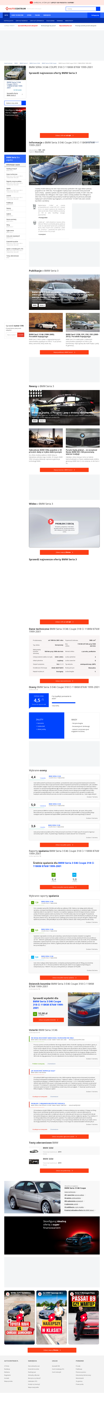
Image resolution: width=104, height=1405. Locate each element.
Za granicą (79, 1381)
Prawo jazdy (79, 1384)
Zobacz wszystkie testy (63, 1171)
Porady (78, 1366)
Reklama (7, 1372)
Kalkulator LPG (32, 1381)
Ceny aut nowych (22, 21)
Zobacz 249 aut (63, 135)
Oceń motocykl (56, 1372)
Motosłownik (80, 1378)
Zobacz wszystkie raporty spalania (63, 978)
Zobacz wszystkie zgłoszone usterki (63, 1136)
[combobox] (15, 103)
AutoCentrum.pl (15, 8)
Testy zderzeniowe (12, 256)
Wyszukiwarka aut (34, 1366)
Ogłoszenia (50, 21)
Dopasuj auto (8, 21)
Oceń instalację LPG (58, 1369)
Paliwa (37, 15)
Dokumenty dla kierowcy (83, 1375)
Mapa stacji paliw (33, 1387)
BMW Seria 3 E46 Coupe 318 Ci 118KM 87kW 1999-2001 (15, 85)
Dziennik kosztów (14, 243)
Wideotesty (69, 21)
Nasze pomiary (11, 220)
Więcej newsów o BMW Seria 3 (63, 470)
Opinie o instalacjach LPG (14, 250)
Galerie (9, 214)
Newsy (9, 209)
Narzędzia (47, 15)
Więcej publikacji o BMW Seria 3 (63, 352)
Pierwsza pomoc (81, 1372)
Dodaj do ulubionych (92, 142)
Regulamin (7, 1375)
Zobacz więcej (63, 552)
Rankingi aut (32, 1372)
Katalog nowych (11, 169)
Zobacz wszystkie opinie (63, 845)
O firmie (6, 1366)
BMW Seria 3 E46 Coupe (75, 1188)
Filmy (9, 225)
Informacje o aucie (13, 165)
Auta (6, 15)
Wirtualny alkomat (33, 1375)
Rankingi (60, 21)
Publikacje (9, 203)
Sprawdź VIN (56, 1366)
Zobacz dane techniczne (63, 681)
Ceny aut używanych (37, 21)
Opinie (29, 15)
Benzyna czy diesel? (34, 1378)
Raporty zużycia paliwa (14, 183)
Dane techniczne (17, 15)
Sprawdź (20, 335)
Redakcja (7, 1369)
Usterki (14, 197)
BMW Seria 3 (12, 157)
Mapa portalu (8, 1381)
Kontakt (6, 1378)
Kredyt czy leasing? (34, 1384)
